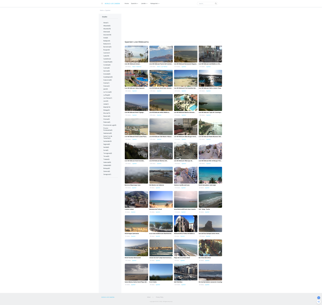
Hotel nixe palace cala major (207, 185)
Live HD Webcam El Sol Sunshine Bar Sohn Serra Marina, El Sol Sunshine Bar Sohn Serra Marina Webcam (185, 88)
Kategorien (154, 3)
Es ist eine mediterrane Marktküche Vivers (160, 233)
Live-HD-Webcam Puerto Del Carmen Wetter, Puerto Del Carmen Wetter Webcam (160, 64)
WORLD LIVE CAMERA (112, 4)
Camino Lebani (129, 209)
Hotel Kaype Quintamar (132, 233)
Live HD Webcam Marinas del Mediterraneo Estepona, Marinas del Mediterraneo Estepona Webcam (160, 161)
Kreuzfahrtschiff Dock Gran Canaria (185, 209)
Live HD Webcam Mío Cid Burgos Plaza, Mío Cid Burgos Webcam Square (210, 161)
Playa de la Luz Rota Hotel (182, 257)
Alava (133, 66)
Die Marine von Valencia (156, 185)
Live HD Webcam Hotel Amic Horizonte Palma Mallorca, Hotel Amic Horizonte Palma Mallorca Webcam (161, 88)
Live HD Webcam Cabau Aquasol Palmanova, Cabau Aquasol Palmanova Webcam (134, 88)
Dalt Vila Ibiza (178, 282)
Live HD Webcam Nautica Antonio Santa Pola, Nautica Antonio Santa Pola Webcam (184, 112)
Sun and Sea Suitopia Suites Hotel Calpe (209, 233)
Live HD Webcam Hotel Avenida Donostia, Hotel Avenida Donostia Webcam (135, 161)
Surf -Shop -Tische (204, 209)
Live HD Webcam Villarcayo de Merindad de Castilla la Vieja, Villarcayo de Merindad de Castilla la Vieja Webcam (185, 161)
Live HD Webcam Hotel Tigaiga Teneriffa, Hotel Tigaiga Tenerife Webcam (135, 112)
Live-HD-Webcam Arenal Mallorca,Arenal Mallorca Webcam (135, 64)
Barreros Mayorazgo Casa (132, 185)
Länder (143, 3)
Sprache (134, 3)
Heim (101, 10)
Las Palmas (164, 66)
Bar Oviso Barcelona (205, 257)
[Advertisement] (173, 29)
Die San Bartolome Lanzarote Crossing (210, 282)
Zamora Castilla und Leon (182, 185)
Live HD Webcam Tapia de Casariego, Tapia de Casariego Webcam (210, 112)
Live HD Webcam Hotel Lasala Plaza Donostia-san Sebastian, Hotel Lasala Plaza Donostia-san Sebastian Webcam (136, 137)
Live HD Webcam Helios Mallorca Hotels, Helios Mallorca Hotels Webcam (159, 112)
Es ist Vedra (153, 282)
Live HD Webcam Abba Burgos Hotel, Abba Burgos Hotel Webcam (185, 137)
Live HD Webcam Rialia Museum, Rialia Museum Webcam (210, 137)
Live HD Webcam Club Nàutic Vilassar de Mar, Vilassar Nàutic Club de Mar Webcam (160, 137)
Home (127, 3)
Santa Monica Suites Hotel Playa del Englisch (135, 282)
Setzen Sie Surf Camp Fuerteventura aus (160, 258)
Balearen (138, 66)
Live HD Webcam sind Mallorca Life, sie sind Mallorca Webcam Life (209, 64)
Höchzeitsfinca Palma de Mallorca (184, 233)
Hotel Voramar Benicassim (133, 257)
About (149, 297)
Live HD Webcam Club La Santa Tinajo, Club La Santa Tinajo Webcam (210, 88)
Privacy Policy (159, 297)
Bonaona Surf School (155, 209)
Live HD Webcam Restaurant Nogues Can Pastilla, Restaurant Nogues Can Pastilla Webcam (185, 64)
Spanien (107, 10)
